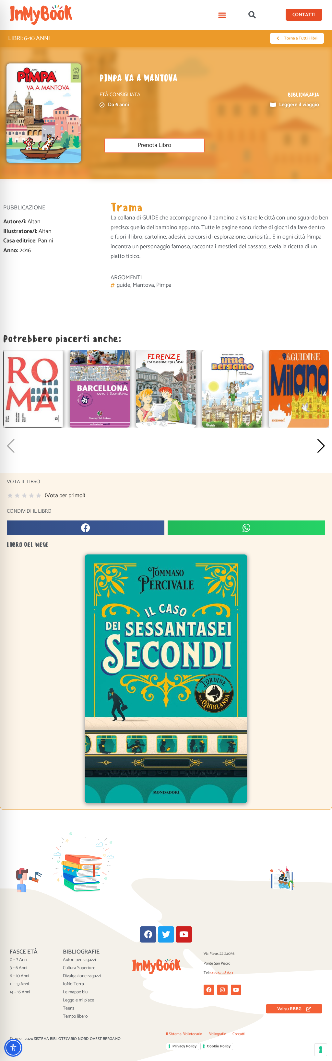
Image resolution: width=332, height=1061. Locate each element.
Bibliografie (217, 1034)
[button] (222, 14)
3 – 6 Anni (18, 968)
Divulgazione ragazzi (82, 976)
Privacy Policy (184, 1046)
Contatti (238, 1034)
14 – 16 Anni (20, 992)
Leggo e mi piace (78, 1000)
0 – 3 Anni (19, 960)
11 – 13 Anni (19, 984)
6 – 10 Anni (19, 976)
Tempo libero (75, 1016)
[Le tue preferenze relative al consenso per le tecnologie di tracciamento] (320, 1050)
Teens (68, 1008)
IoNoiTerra (73, 984)
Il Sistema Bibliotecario (184, 1034)
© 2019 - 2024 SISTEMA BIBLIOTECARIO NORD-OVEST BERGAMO (65, 1039)
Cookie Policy (219, 1046)
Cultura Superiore (79, 968)
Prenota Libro (154, 145)
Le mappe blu (75, 992)
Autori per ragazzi (79, 960)
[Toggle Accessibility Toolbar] (13, 1047)
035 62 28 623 (221, 973)
